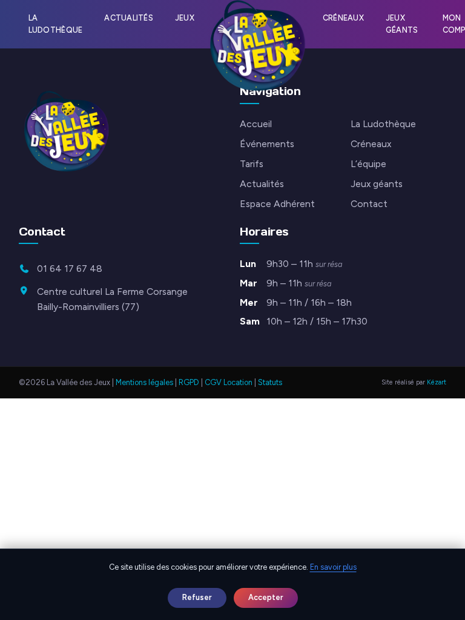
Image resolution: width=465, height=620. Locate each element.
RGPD (189, 382)
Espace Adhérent (277, 203)
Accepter (265, 597)
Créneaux (343, 17)
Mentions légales (144, 382)
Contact (369, 203)
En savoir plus (333, 567)
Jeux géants (402, 24)
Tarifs (251, 164)
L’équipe (368, 164)
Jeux (184, 17)
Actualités (128, 17)
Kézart (436, 382)
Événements (267, 144)
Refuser (197, 597)
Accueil (256, 124)
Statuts (270, 382)
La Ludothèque (55, 24)
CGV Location (228, 382)
